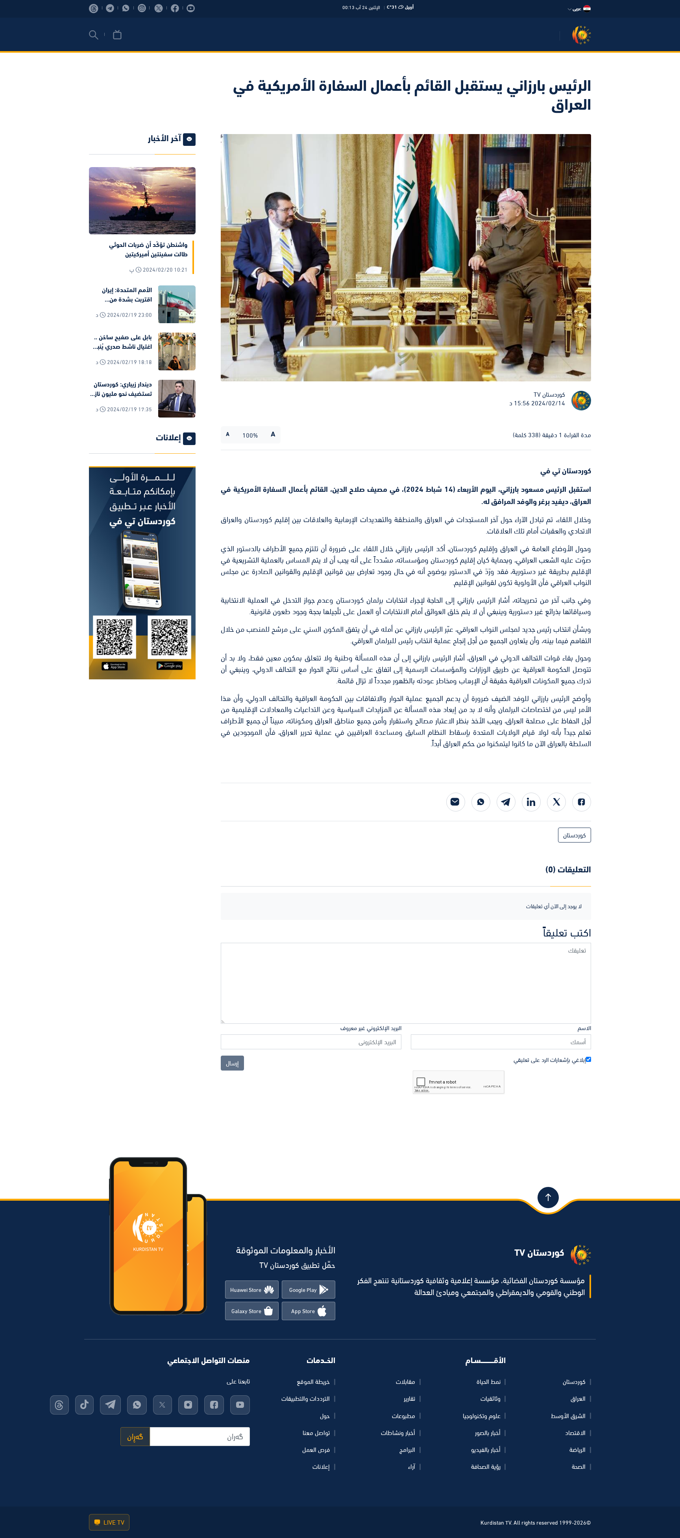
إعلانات (321, 1466)
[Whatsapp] (480, 802)
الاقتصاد (575, 1432)
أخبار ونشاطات (398, 1432)
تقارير (409, 1398)
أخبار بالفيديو (486, 1449)
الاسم (584, 1028)
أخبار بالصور (488, 1432)
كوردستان (574, 835)
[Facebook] (581, 802)
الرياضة (577, 1449)
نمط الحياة (489, 1381)
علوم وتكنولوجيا (482, 1416)
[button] (93, 35)
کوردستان (574, 1381)
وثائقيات (490, 1398)
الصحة (579, 1466)
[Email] (455, 802)
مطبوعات (403, 1416)
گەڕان (135, 1436)
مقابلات (405, 1381)
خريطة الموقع (313, 1381)
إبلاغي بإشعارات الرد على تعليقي (550, 1060)
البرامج (407, 1449)
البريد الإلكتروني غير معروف (370, 1028)
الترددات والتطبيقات (305, 1398)
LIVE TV (113, 1522)
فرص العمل (316, 1449)
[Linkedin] (531, 802)
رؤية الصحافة (486, 1466)
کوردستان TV (549, 394)
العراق (578, 1398)
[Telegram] (506, 802)
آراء (411, 1466)
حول (325, 1416)
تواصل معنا (316, 1432)
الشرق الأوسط (568, 1416)
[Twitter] (556, 802)
